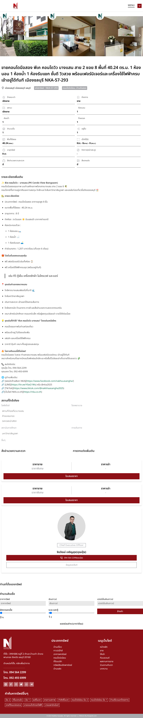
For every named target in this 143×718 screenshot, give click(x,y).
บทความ (104, 668)
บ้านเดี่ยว (57, 647)
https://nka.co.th (32, 392)
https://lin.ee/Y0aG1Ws (24, 384)
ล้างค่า (120, 611)
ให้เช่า (102, 654)
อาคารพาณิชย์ (59, 654)
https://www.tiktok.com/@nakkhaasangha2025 (38, 388)
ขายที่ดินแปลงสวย (13, 705)
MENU (131, 5)
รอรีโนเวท (37, 700)
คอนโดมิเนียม (59, 658)
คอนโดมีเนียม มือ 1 (99, 700)
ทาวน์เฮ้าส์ (58, 650)
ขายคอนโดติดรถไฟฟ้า (33, 705)
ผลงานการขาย (106, 661)
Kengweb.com (91, 716)
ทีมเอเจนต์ (104, 658)
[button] (3, 35)
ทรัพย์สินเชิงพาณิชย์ (62, 665)
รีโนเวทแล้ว (17, 700)
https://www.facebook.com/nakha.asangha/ (50, 381)
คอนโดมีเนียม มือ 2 (80, 700)
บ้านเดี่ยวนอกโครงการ (119, 700)
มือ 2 (8, 700)
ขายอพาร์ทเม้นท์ (52, 705)
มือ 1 (27, 700)
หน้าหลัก (104, 647)
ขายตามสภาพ (49, 700)
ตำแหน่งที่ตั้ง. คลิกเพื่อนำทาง (16, 663)
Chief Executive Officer (71, 545)
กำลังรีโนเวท (63, 700)
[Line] (5, 684)
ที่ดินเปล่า (57, 661)
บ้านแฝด (57, 668)
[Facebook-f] (11, 684)
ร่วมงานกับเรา (106, 665)
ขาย (102, 650)
